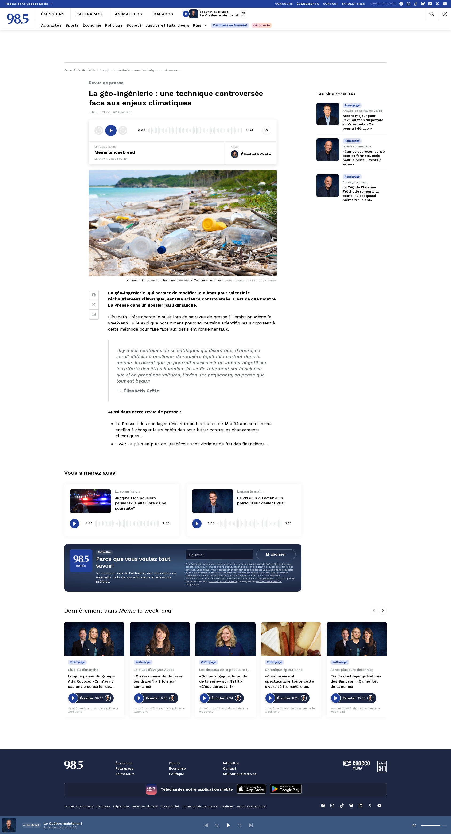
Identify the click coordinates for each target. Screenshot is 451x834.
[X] (437, 4)
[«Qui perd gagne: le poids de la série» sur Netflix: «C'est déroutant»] (225, 639)
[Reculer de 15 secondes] (98, 130)
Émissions (123, 763)
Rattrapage (124, 768)
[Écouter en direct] (186, 14)
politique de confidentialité (222, 581)
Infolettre (231, 763)
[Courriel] (94, 315)
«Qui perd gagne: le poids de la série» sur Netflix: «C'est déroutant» (223, 681)
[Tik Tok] (415, 4)
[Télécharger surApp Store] (251, 789)
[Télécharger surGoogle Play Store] (286, 789)
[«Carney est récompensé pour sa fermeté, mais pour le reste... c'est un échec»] (327, 149)
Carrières (226, 806)
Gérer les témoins (145, 806)
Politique (176, 774)
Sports (174, 763)
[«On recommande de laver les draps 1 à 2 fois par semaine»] (160, 639)
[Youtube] (445, 4)
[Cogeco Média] (356, 768)
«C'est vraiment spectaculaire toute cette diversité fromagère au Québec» (289, 681)
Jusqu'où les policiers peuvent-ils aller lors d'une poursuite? (140, 503)
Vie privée (103, 806)
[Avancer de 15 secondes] (122, 130)
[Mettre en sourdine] (414, 825)
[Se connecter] (444, 14)
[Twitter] (94, 305)
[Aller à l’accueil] (18, 19)
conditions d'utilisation (269, 581)
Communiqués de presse (200, 806)
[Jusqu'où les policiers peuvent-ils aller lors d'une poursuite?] (90, 501)
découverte (261, 25)
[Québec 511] (382, 771)
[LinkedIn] (430, 4)
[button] (205, 825)
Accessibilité (170, 806)
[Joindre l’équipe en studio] (243, 13)
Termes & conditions (78, 806)
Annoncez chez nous (251, 806)
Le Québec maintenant (219, 15)
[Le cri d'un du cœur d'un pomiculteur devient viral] (212, 501)
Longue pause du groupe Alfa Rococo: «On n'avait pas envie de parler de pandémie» (91, 681)
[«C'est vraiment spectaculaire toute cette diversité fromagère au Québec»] (291, 639)
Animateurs (125, 774)
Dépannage (121, 806)
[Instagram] (408, 4)
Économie (177, 768)
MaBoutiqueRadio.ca (240, 774)
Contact (229, 768)
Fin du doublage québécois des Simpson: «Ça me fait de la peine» (355, 681)
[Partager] (266, 130)
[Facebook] (401, 4)
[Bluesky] (423, 4)
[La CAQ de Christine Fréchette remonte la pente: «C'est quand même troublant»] (327, 185)
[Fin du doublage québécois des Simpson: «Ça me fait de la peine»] (357, 639)
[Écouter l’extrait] (111, 130)
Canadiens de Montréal (230, 25)
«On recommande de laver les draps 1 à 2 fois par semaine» (158, 681)
